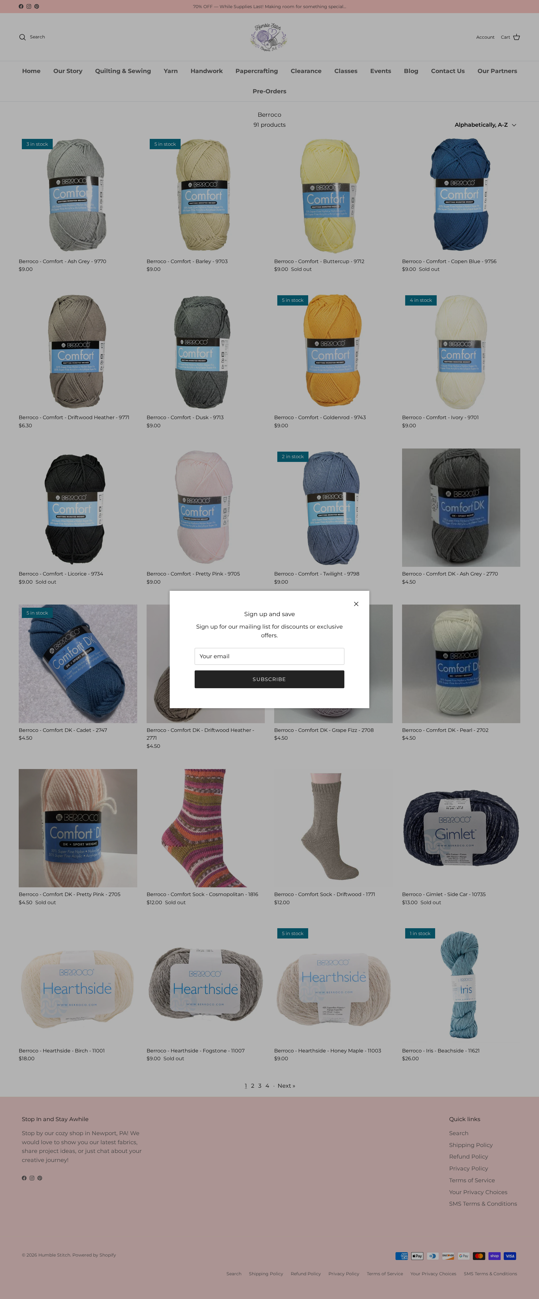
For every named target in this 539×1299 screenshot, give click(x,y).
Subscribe (269, 679)
